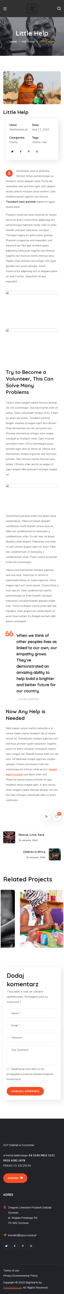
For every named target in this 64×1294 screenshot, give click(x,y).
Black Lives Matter (30, 934)
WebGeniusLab (12, 1288)
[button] (59, 8)
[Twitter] (12, 151)
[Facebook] (20, 151)
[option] (32, 921)
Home (13, 41)
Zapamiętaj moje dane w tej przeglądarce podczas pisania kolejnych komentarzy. (30, 1074)
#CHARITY (18, 940)
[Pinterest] (29, 151)
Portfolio (28, 41)
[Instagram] (37, 151)
